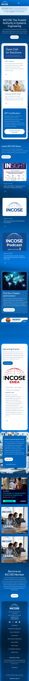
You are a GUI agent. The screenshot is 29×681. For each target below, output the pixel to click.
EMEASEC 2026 (9, 392)
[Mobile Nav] (19, 3)
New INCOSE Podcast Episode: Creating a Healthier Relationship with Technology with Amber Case (14, 257)
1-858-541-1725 (14, 617)
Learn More (14, 37)
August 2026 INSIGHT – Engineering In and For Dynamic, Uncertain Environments (14, 186)
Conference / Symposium (12, 390)
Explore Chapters (9, 310)
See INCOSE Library (11, 464)
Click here (11, 11)
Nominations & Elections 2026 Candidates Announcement (14, 221)
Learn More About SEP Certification (14, 131)
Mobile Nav (19, 3)
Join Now (14, 595)
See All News (6, 156)
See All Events (7, 363)
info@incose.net (14, 618)
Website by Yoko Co (14, 678)
